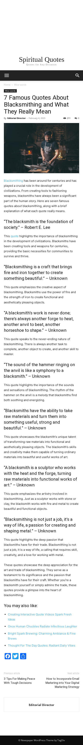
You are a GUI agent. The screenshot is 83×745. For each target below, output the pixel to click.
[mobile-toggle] (6, 75)
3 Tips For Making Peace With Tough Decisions (19, 681)
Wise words (20, 84)
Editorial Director (16, 118)
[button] (77, 75)
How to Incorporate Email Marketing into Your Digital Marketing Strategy (62, 683)
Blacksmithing (13, 180)
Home (7, 84)
